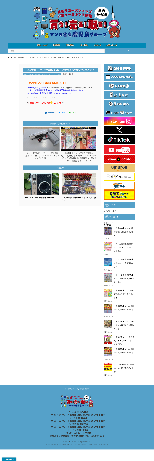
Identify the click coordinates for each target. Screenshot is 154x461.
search (127, 51)
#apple (68, 90)
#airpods (74, 90)
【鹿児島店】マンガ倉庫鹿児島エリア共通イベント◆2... (124, 294)
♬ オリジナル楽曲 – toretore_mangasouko (54, 93)
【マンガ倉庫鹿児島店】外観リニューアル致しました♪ (124, 263)
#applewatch (31, 93)
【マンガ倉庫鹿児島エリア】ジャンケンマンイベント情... (124, 247)
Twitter (63, 113)
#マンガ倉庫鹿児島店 (38, 90)
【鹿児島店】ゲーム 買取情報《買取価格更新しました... (124, 309)
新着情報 (37, 74)
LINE (73, 113)
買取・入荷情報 (28, 74)
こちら (57, 102)
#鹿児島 (61, 90)
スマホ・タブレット (54, 74)
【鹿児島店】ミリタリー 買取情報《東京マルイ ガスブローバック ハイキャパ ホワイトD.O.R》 (42, 155)
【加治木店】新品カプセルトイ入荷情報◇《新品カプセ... (124, 325)
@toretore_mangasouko (36, 87)
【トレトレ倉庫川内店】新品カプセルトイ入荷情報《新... (124, 278)
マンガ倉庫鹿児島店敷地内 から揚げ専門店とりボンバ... (124, 368)
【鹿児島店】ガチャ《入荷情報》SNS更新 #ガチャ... (124, 231)
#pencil (81, 90)
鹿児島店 (44, 74)
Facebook (51, 113)
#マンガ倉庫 (53, 90)
